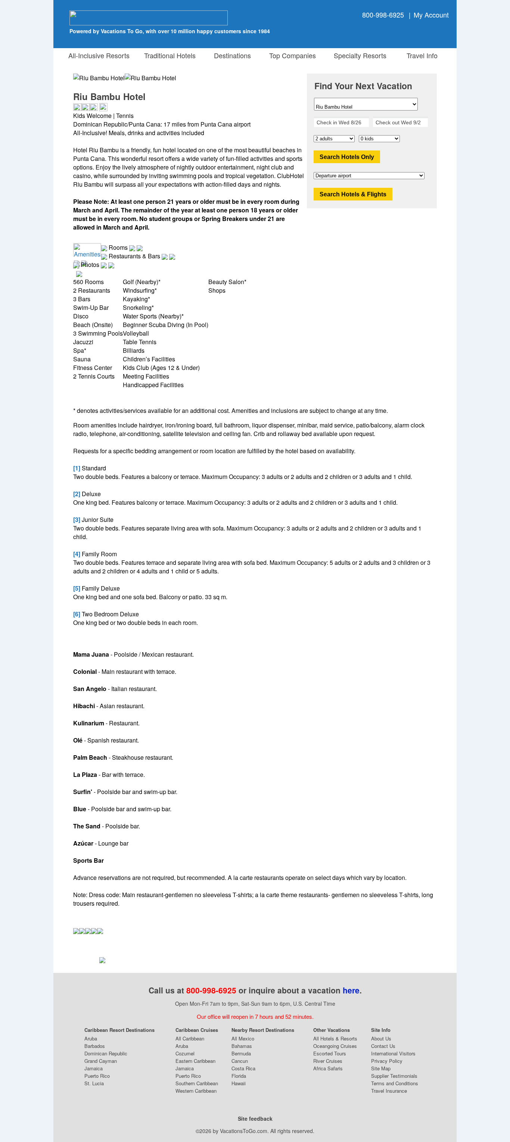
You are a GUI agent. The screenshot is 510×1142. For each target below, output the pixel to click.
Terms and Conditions (394, 1083)
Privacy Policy (386, 1060)
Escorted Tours (329, 1053)
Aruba (90, 1038)
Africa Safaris (328, 1068)
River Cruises (327, 1060)
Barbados (94, 1045)
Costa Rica (243, 1068)
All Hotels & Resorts (335, 1038)
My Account (431, 14)
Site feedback (255, 1118)
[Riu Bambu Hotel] (150, 78)
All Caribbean (189, 1038)
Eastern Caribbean (195, 1060)
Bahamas (241, 1045)
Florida (238, 1075)
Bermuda (241, 1053)
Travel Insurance (389, 1090)
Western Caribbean (196, 1090)
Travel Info (420, 55)
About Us (381, 1038)
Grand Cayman (100, 1060)
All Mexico (242, 1038)
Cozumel (185, 1053)
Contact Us (383, 1045)
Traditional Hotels (170, 55)
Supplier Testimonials (394, 1075)
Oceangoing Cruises (335, 1045)
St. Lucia (94, 1083)
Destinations (230, 55)
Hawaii (238, 1083)
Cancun (239, 1060)
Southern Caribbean (196, 1083)
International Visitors (393, 1053)
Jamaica (93, 1068)
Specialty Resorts (358, 55)
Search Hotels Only (347, 157)
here (351, 990)
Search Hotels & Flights (353, 194)
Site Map (381, 1068)
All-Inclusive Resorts (99, 55)
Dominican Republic (105, 1053)
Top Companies (290, 55)
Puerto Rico (97, 1075)
